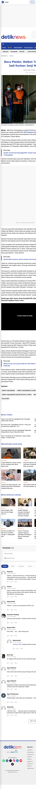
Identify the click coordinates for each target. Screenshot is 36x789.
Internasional (28, 47)
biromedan (5, 398)
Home (4, 47)
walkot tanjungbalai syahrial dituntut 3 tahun (16, 394)
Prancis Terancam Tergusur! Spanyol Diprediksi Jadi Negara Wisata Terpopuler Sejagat (24, 534)
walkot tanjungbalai (8, 390)
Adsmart (5, 51)
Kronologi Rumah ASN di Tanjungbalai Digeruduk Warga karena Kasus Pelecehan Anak (16, 431)
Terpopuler (14, 51)
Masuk (32, 2)
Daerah (22, 51)
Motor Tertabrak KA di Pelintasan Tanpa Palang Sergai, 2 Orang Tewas (15, 436)
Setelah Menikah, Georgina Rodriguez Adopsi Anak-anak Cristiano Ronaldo (24, 512)
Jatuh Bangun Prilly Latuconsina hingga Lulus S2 (7, 512)
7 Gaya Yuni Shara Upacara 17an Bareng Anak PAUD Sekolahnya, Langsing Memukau (11, 486)
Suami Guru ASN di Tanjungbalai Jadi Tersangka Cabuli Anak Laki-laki (15, 419)
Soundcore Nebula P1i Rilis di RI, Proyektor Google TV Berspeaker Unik (8, 533)
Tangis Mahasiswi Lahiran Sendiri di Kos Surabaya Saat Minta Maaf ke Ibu (11, 464)
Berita (10, 47)
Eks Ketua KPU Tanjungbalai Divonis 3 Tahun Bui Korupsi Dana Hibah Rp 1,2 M (16, 425)
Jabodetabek (18, 47)
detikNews (4, 56)
